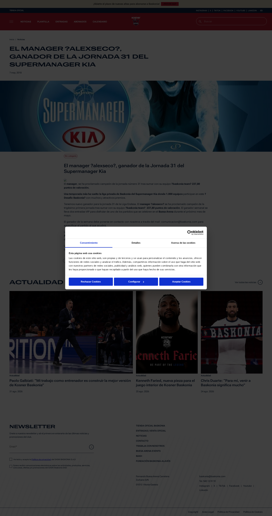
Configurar (134, 281)
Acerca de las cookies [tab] (183, 242)
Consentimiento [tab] (89, 242)
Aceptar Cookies (181, 281)
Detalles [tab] (136, 242)
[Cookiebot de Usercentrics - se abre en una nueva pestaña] (189, 232)
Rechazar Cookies (91, 281)
